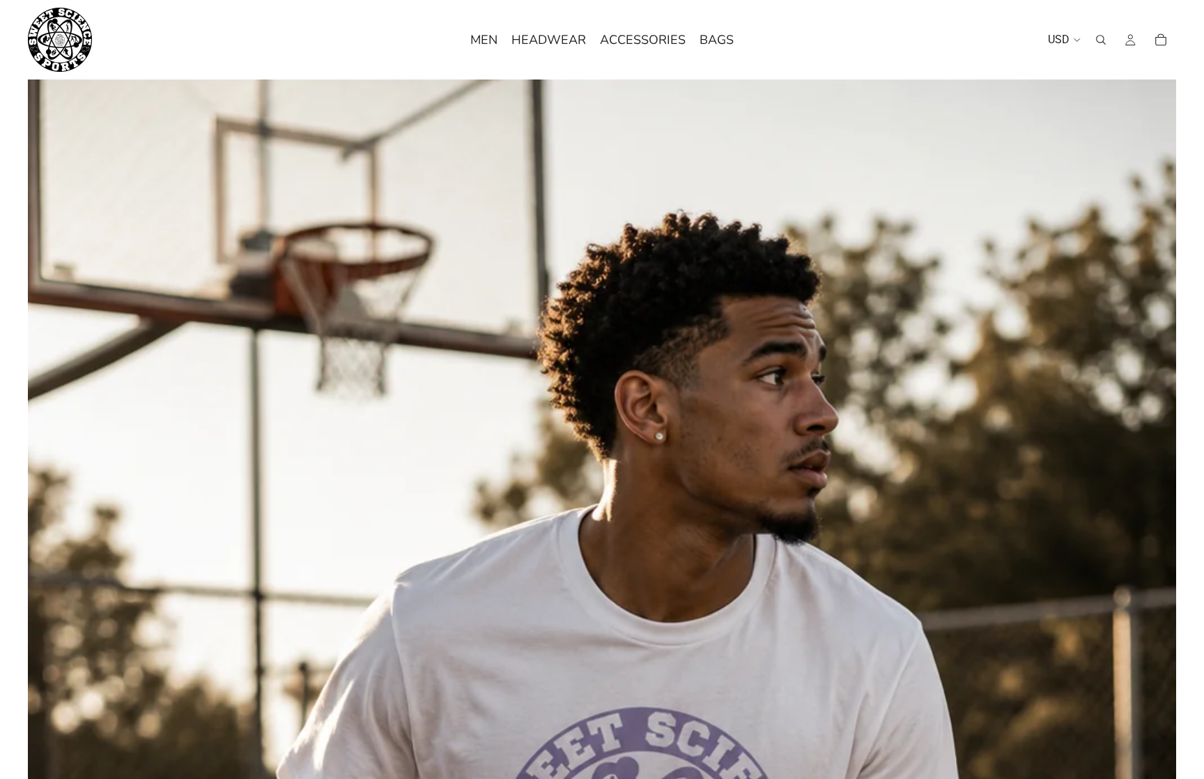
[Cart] (1160, 39)
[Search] (1101, 39)
